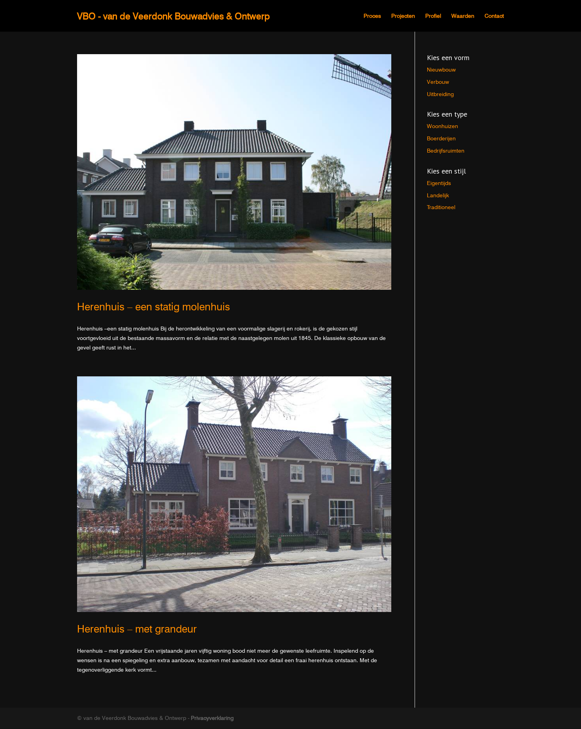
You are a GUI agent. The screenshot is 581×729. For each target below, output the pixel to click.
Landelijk (438, 195)
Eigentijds (439, 183)
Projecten (403, 16)
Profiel (433, 16)
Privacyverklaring (212, 718)
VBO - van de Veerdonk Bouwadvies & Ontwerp (173, 16)
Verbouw (438, 82)
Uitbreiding (440, 94)
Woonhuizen (442, 126)
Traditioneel (441, 207)
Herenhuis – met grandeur (137, 629)
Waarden (462, 16)
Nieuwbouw (441, 69)
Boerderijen (441, 138)
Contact (494, 16)
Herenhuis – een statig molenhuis (153, 306)
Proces (372, 16)
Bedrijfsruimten (445, 150)
